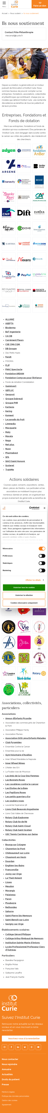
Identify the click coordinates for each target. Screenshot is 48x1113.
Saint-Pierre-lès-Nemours (18, 915)
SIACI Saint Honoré (15, 461)
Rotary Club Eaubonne (17, 817)
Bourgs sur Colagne (15, 844)
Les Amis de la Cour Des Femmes (22, 776)
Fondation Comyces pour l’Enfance (23, 378)
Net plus (10, 444)
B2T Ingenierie (13, 332)
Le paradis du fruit (14, 419)
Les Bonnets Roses (15, 780)
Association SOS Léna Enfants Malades (25, 738)
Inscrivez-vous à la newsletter (24, 1038)
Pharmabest (11, 453)
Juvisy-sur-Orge (13, 874)
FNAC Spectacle (13, 369)
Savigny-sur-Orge (14, 924)
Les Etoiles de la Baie (16, 788)
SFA (7, 457)
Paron (8, 899)
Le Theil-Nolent (13, 878)
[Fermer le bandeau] (44, 508)
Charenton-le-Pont (15, 848)
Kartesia (9, 407)
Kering (8, 411)
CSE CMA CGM (12, 344)
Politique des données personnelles (15, 1096)
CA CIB (8, 336)
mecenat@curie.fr (14, 35)
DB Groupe (11, 348)
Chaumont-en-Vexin (15, 857)
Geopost (10, 394)
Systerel (9, 465)
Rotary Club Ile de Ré (16, 821)
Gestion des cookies (9, 1100)
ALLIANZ (9, 319)
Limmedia (10, 424)
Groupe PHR (11, 403)
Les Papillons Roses (15, 792)
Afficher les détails (33, 580)
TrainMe (9, 469)
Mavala (9, 436)
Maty (7, 432)
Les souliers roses (14, 801)
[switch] (42, 556)
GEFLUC (9, 390)
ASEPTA (9, 323)
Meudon (9, 886)
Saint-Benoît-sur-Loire (17, 920)
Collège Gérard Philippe (18, 934)
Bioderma (10, 327)
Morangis (10, 890)
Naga (8, 440)
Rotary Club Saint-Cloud (18, 826)
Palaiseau (10, 894)
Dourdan (9, 861)
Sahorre (9, 911)
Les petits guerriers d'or (17, 796)
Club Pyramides (13, 742)
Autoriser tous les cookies (24, 587)
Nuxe (8, 449)
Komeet (9, 415)
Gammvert (10, 386)
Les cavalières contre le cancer (21, 784)
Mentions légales (8, 1092)
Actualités (7, 1074)
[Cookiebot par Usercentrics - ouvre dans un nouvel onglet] (29, 508)
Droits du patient (11, 1079)
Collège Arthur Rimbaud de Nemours (24, 938)
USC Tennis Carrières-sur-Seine (21, 834)
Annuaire (6, 1069)
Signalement (6, 1105)
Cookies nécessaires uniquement (24, 603)
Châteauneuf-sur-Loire (17, 853)
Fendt (8, 357)
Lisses (8, 882)
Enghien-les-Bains (14, 865)
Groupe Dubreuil (14, 398)
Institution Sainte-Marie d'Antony (22, 942)
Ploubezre (10, 903)
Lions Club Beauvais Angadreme (22, 809)
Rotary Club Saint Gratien (18, 830)
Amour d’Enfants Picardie (18, 718)
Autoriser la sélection (24, 595)
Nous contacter (10, 1059)
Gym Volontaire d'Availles (18, 755)
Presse (5, 1084)
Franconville (11, 869)
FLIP (7, 365)
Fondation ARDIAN (14, 373)
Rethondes (11, 907)
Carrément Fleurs (14, 340)
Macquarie (10, 428)
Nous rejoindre (9, 1064)
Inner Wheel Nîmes (15, 763)
